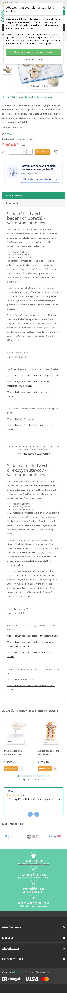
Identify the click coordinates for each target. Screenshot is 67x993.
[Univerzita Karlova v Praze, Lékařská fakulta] (33, 836)
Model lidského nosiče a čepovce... (15, 752)
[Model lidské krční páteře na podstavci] (50, 733)
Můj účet (7, 937)
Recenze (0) (12, 203)
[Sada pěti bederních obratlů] (7, 70)
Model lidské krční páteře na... (48, 752)
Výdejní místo (10, 948)
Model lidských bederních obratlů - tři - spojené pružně (32, 375)
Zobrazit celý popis (4, 127)
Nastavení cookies (33, 59)
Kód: (4, 134)
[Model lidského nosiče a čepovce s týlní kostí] (16, 733)
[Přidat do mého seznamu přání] (56, 152)
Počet (4, 151)
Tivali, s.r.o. (19, 972)
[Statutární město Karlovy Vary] (55, 836)
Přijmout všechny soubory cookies (34, 52)
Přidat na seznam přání (21, 768)
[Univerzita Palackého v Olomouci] (11, 836)
